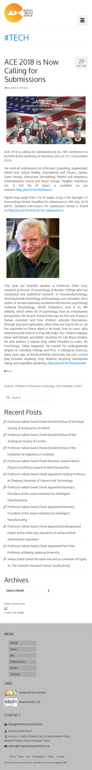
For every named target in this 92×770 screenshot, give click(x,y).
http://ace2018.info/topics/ (34, 189)
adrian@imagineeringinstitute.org (28, 746)
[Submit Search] (7, 397)
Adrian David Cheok (14, 603)
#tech (9, 371)
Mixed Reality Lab (29, 702)
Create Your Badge (14, 612)
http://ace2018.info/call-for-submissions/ (35, 210)
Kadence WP (61, 762)
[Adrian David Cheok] (18, 13)
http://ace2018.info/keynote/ (67, 363)
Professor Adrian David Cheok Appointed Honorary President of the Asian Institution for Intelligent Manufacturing (40, 494)
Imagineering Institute (32, 692)
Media (23, 87)
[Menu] (82, 20)
